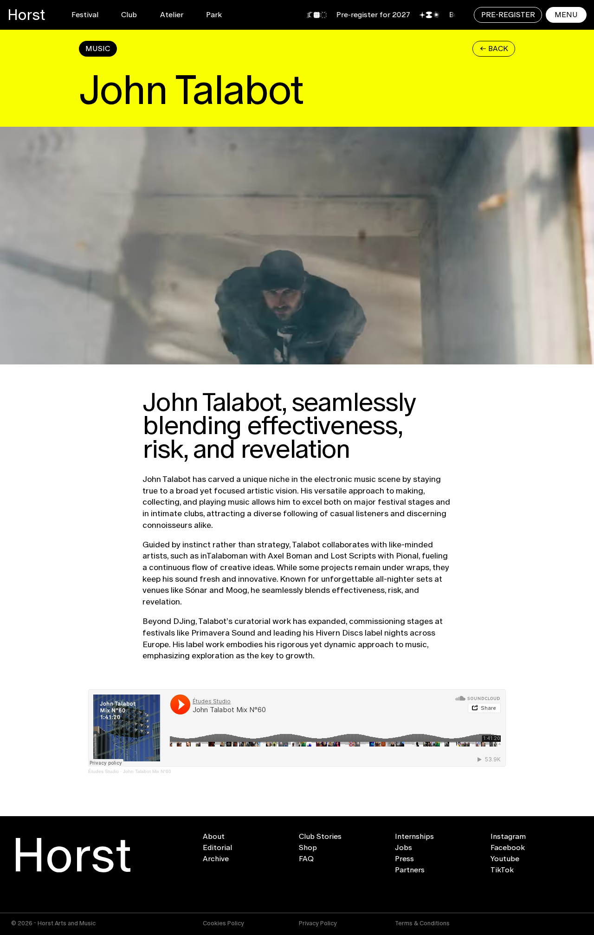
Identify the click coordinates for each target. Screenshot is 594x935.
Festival (84, 14)
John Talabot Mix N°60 (147, 771)
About (214, 836)
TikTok (502, 870)
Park (214, 14)
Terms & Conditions (422, 923)
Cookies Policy (223, 923)
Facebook (508, 848)
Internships (414, 836)
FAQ (306, 859)
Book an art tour (454, 14)
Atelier (171, 14)
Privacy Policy (318, 923)
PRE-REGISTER (508, 14)
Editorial (217, 848)
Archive (216, 859)
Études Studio (103, 771)
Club (129, 14)
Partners (410, 870)
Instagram (508, 836)
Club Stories (320, 836)
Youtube (505, 859)
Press (404, 859)
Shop (308, 848)
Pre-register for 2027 (350, 14)
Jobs (403, 848)
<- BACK (494, 48)
